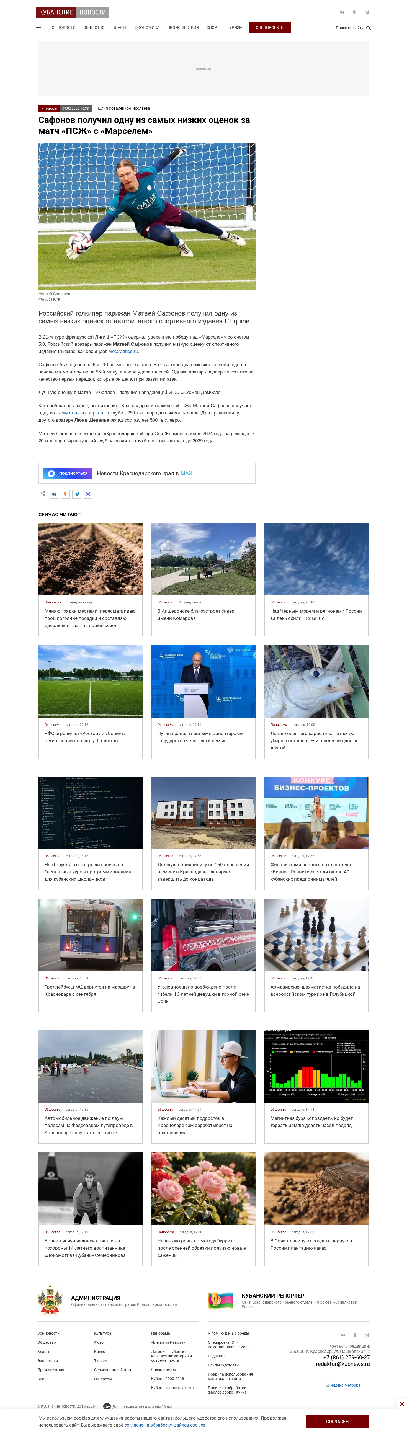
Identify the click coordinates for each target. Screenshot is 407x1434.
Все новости (62, 27)
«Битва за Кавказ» (168, 1342)
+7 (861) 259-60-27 (346, 1357)
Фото (99, 1342)
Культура (102, 1333)
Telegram (367, 12)
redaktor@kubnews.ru (343, 1364)
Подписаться (73, 473)
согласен (337, 1421)
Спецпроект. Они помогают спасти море (228, 1344)
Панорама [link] (53, 602)
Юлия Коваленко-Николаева (124, 108)
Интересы (49, 108)
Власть (119, 27)
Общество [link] (165, 602)
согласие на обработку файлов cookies (165, 1425)
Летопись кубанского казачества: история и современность (171, 1356)
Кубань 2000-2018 (167, 1378)
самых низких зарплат (80, 413)
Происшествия (183, 27)
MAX (186, 473)
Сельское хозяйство (112, 1370)
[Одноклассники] (65, 494)
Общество (94, 27)
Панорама (160, 1333)
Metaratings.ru (123, 351)
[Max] (88, 494)
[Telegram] (76, 494)
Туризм (235, 27)
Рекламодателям (223, 1365)
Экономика (147, 27)
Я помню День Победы (228, 1333)
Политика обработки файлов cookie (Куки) (227, 1390)
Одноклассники (354, 12)
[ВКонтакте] (54, 494)
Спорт (213, 27)
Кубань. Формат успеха (172, 1388)
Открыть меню (39, 28)
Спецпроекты (270, 27)
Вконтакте (342, 12)
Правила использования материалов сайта (230, 1376)
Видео (99, 1351)
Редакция (217, 1356)
